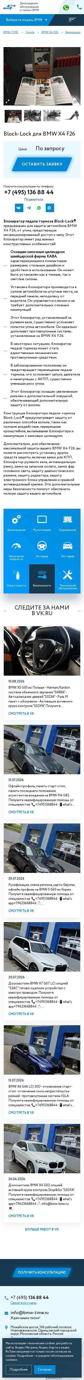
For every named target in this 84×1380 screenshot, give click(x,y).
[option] (42, 76)
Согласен (45, 1369)
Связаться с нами (23, 1303)
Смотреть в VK (21, 713)
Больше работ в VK (42, 1229)
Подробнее (19, 1369)
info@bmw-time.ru (29, 1313)
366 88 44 (66, 7)
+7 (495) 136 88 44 (29, 193)
